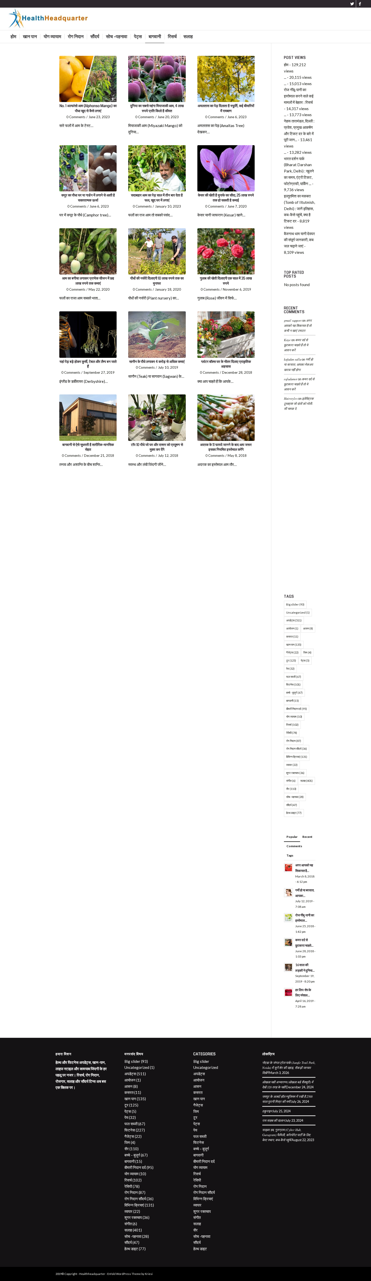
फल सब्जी (293, 676)
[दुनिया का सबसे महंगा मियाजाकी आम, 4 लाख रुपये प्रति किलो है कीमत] (157, 79)
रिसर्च (292, 724)
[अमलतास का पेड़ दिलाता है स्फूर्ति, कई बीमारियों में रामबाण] (226, 79)
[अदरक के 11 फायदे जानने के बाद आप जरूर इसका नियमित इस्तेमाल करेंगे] (226, 417)
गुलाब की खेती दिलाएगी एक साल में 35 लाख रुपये (226, 281)
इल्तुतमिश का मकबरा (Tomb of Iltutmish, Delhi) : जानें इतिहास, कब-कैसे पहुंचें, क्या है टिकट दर (299, 208)
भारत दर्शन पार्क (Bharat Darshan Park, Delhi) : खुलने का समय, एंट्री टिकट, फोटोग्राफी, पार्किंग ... (299, 171)
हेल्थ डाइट (294, 812)
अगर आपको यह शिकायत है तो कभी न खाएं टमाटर (298, 325)
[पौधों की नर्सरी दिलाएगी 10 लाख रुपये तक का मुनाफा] (157, 251)
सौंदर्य (291, 805)
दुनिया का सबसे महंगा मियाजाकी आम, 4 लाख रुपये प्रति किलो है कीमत (157, 108)
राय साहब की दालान (273, 1120)
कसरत (292, 636)
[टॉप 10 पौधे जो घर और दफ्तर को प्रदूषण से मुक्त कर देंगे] (157, 417)
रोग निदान (293, 740)
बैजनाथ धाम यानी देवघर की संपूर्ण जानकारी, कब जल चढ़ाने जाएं (299, 239)
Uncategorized (298, 612)
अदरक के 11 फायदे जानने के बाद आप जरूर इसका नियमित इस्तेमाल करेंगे (226, 447)
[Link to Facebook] (360, 4)
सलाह (306, 780)
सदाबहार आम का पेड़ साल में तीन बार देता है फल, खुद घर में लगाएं (157, 198)
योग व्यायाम (294, 716)
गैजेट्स (292, 652)
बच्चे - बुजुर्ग (294, 692)
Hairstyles (291, 398)
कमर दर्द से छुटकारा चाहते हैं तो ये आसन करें (296, 345)
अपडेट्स (294, 620)
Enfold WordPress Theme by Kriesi (130, 1273)
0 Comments (75, 117)
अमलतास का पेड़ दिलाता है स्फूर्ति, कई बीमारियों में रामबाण (226, 108)
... (285, 77)
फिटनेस (293, 684)
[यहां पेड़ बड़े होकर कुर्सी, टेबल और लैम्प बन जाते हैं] (88, 334)
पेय (290, 668)
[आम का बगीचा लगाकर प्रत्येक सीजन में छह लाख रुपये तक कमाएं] (88, 251)
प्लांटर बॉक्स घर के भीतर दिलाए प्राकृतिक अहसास (226, 364)
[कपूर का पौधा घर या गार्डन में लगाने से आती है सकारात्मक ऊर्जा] (88, 168)
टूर (291, 660)
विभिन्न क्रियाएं (296, 756)
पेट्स (305, 660)
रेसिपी (291, 732)
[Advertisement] (299, 504)
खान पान (293, 644)
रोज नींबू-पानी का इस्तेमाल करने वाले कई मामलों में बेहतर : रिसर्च (298, 96)
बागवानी (292, 700)
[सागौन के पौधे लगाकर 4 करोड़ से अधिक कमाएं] (157, 334)
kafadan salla (292, 359)
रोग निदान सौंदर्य (296, 748)
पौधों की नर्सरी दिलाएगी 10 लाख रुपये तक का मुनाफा (157, 281)
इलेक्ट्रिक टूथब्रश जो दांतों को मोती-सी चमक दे (299, 403)
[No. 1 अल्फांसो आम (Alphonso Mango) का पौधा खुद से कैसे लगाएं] (88, 79)
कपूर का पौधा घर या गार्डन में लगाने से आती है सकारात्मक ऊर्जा (88, 198)
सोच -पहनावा (295, 796)
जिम (307, 652)
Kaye (287, 340)
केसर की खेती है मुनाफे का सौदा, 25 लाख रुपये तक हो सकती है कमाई (226, 198)
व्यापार (292, 764)
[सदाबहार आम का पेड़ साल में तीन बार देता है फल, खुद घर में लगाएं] (157, 168)
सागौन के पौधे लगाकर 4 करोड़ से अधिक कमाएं (156, 361)
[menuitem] (13, 36)
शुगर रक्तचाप (295, 772)
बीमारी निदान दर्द (296, 708)
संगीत (291, 780)
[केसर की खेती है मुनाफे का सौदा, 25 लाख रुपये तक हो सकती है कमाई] (226, 168)
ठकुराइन (267, 1111)
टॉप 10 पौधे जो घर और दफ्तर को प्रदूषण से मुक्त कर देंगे (157, 447)
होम (286, 64)
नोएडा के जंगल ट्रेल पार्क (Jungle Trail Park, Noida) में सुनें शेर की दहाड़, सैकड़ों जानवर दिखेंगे (288, 1067)
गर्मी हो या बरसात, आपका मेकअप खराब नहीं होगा (298, 364)
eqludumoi (290, 379)
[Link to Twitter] (352, 4)
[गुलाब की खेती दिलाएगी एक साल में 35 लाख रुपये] (226, 251)
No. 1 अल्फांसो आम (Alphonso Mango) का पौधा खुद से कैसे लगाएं (88, 108)
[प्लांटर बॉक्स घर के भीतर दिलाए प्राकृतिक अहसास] (226, 334)
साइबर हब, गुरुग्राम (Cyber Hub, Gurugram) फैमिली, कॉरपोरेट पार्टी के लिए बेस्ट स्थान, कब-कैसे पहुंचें (286, 1134)
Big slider (295, 604)
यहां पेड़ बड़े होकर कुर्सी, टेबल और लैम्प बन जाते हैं (88, 364)
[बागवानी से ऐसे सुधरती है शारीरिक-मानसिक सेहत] (88, 417)
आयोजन (292, 628)
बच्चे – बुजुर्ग (132, 1155)
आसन (308, 628)
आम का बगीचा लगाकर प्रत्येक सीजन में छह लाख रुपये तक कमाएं (88, 281)
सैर (291, 788)
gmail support (293, 320)
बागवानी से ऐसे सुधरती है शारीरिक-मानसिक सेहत (88, 447)
